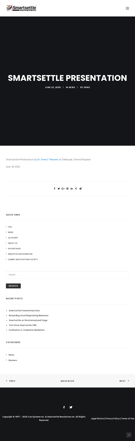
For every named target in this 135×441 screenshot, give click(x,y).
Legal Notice (97, 418)
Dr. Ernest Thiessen (47, 160)
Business (13, 360)
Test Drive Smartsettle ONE (23, 325)
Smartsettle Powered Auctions (24, 311)
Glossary (13, 238)
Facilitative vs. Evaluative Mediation (26, 330)
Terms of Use (127, 418)
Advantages (14, 248)
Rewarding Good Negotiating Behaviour (29, 316)
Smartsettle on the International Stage (28, 320)
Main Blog (67, 381)
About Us (12, 243)
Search (13, 285)
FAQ (10, 227)
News (72, 87)
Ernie (87, 87)
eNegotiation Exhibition (20, 254)
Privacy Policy (112, 418)
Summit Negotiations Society (23, 259)
